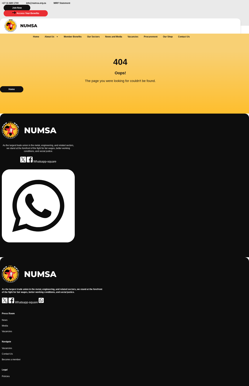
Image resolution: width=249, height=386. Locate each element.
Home (36, 36)
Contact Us (184, 36)
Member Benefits (73, 36)
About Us (49, 36)
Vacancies (133, 36)
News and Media (113, 36)
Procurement (150, 36)
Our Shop (168, 36)
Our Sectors (93, 36)
